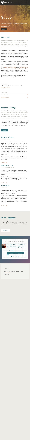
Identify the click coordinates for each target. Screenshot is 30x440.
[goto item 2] (13, 257)
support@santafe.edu (5, 87)
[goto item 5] (18, 257)
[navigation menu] (27, 3)
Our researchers (12, 52)
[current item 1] (11, 257)
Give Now (3, 29)
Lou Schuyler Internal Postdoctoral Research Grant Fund (15, 254)
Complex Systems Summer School (19, 68)
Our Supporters (5, 230)
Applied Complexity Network (10, 67)
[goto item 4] (17, 257)
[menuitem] (4, 29)
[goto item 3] (15, 257)
